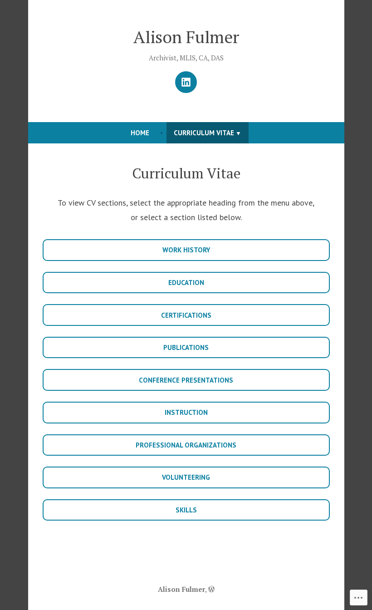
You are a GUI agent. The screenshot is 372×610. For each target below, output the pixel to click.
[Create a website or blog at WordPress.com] (211, 589)
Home (140, 132)
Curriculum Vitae (204, 132)
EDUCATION (186, 282)
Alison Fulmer (186, 36)
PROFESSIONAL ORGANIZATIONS (186, 445)
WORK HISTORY (186, 250)
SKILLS (186, 510)
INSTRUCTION (186, 412)
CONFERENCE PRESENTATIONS (186, 380)
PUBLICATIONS (186, 347)
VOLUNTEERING (186, 477)
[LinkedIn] (186, 82)
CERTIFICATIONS (186, 315)
